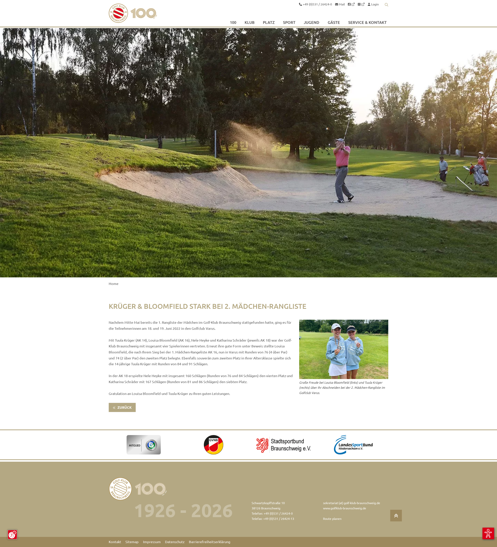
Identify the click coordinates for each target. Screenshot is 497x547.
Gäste (334, 23)
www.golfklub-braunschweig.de (344, 508)
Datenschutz (174, 542)
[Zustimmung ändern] (12, 534)
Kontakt (115, 542)
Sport (289, 23)
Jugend (311, 23)
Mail (341, 4)
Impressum (152, 542)
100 (233, 23)
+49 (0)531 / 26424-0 (317, 4)
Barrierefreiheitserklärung (209, 542)
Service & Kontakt (367, 23)
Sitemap (132, 542)
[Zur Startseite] (142, 13)
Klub (250, 23)
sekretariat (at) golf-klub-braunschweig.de (351, 503)
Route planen (332, 518)
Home (113, 284)
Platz (269, 23)
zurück (124, 407)
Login (374, 4)
